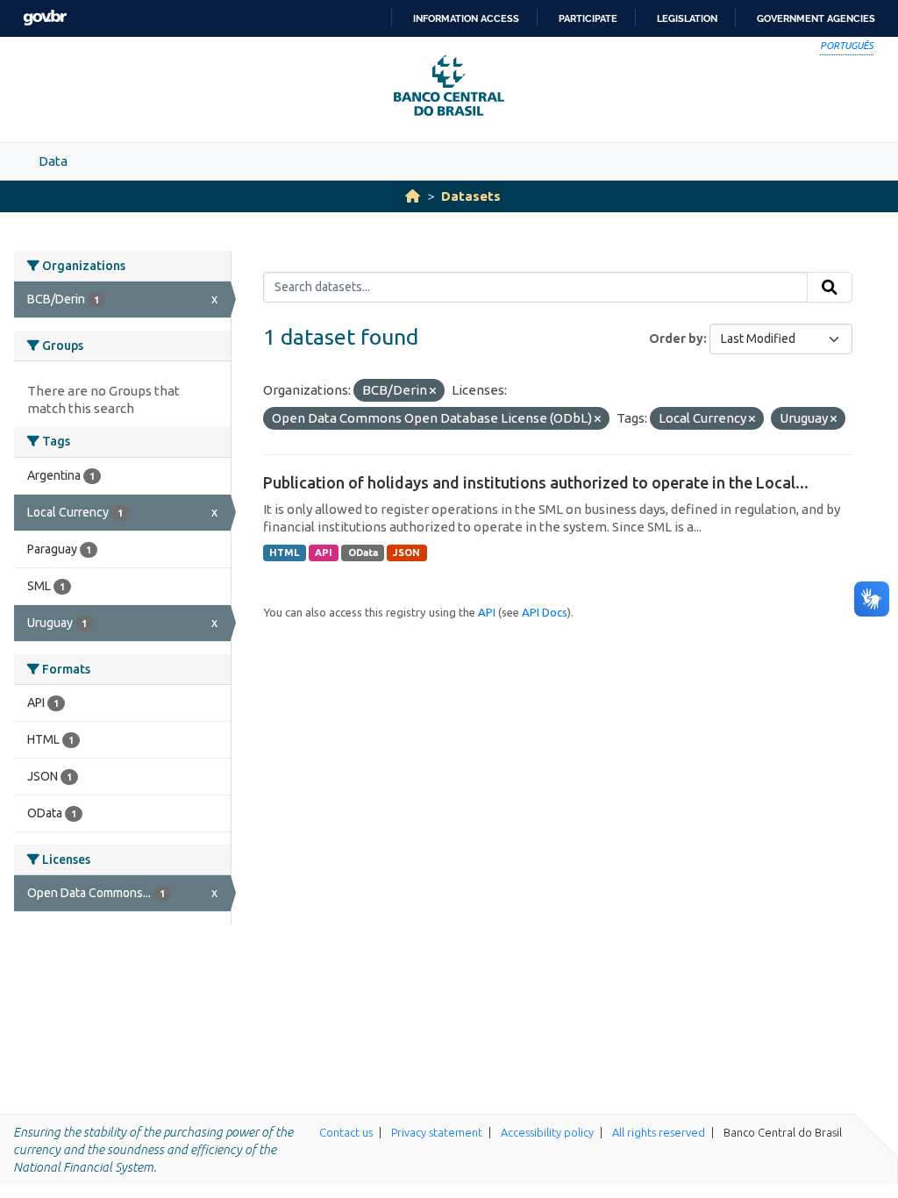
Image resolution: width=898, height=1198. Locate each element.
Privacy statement (436, 1132)
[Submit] (829, 287)
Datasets (471, 196)
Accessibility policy (547, 1132)
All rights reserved (658, 1132)
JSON (406, 552)
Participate (588, 18)
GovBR (45, 18)
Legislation (687, 18)
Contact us (346, 1132)
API (323, 552)
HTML (284, 552)
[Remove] (433, 391)
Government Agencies (816, 18)
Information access (466, 18)
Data (53, 160)
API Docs (544, 612)
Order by (676, 339)
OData (363, 552)
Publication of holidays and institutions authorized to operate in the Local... (536, 482)
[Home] (412, 196)
